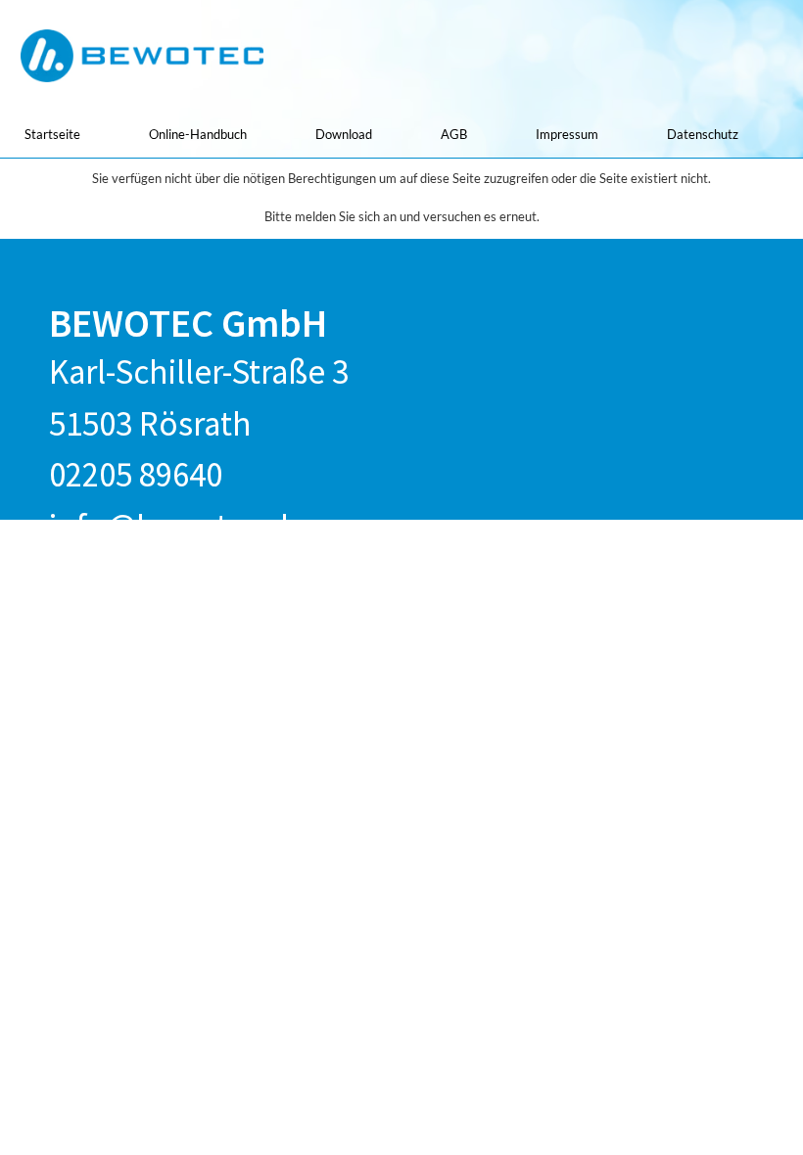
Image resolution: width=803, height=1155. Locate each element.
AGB (454, 134)
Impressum (567, 134)
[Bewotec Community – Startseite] (142, 55)
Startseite (52, 134)
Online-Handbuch (198, 134)
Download (343, 134)
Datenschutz (702, 134)
